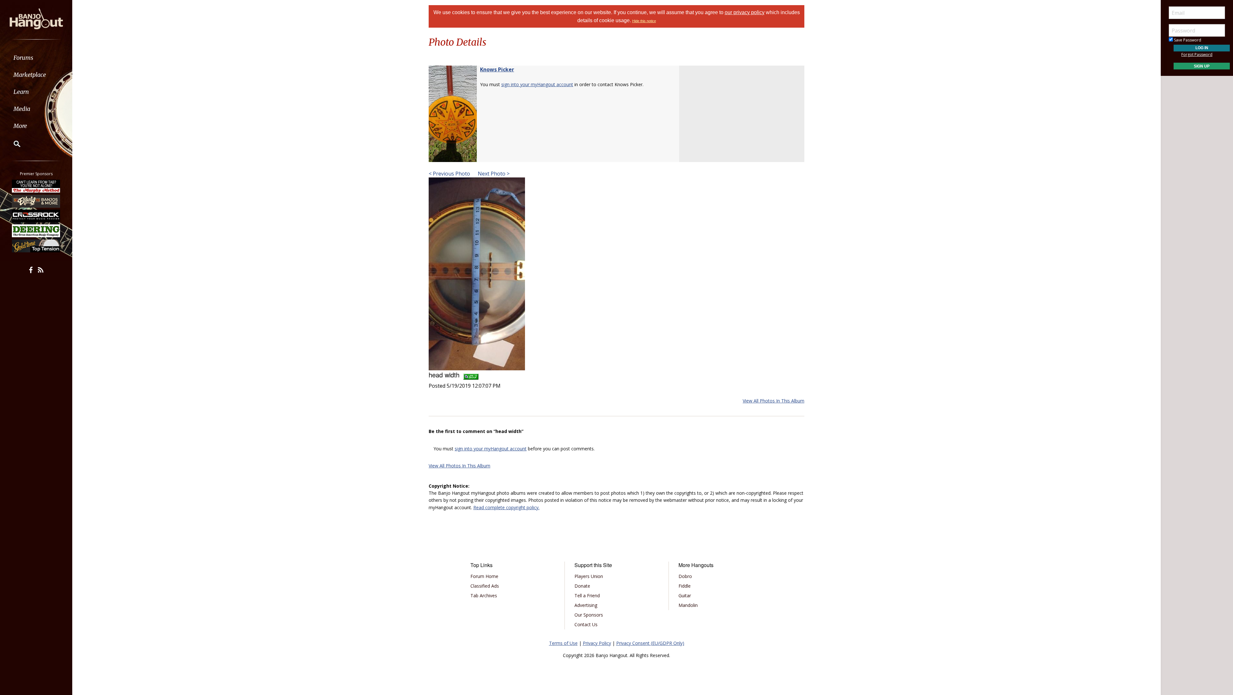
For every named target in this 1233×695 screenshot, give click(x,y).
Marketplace (29, 74)
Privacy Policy (597, 643)
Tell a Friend (587, 595)
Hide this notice (644, 21)
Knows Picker (497, 69)
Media (21, 109)
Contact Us (586, 624)
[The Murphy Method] (36, 186)
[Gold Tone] (36, 246)
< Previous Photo (449, 173)
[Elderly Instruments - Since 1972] (36, 201)
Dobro (685, 576)
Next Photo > (493, 173)
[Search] (13, 144)
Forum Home (484, 576)
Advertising (585, 605)
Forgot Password (1196, 54)
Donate (582, 586)
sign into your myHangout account (537, 84)
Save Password (1187, 40)
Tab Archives (483, 595)
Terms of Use (563, 643)
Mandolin (688, 605)
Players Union (588, 576)
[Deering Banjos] (36, 230)
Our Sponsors (588, 615)
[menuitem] (36, 57)
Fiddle (684, 586)
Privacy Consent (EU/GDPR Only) (650, 643)
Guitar (684, 595)
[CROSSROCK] (36, 216)
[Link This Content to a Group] (470, 374)
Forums (23, 57)
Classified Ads (484, 586)
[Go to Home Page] (36, 18)
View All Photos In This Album (773, 401)
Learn (21, 91)
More (20, 126)
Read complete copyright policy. (506, 507)
